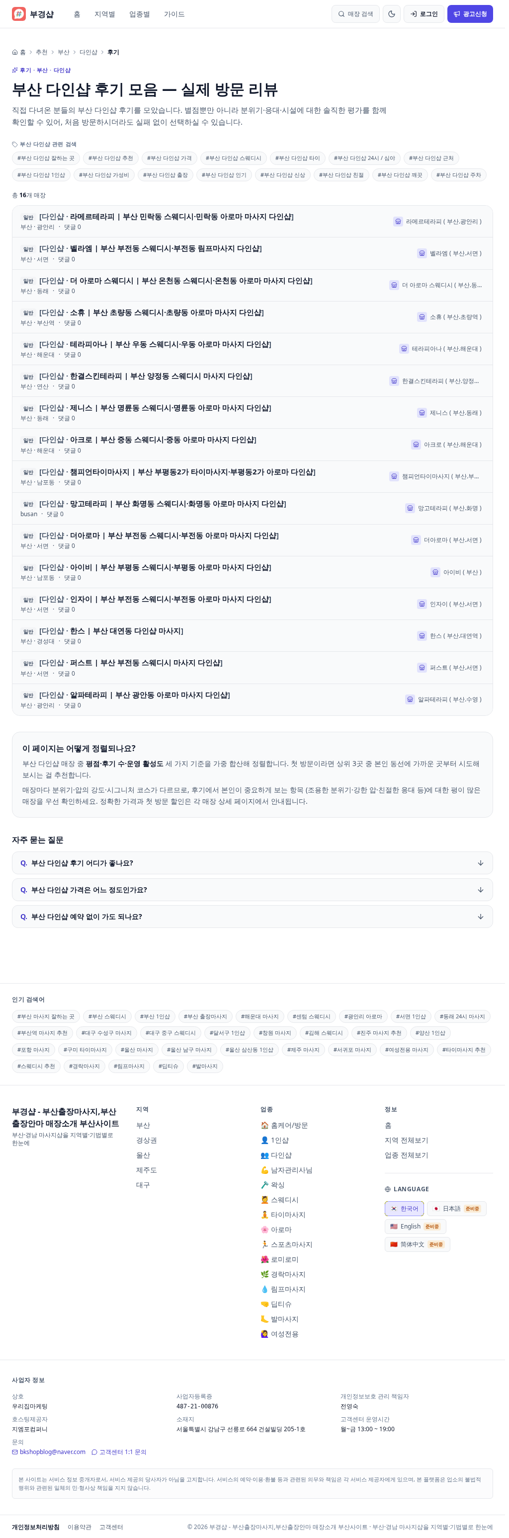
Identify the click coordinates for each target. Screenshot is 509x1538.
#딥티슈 (168, 1066)
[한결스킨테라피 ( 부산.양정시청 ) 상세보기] (252, 380)
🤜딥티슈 (276, 1303)
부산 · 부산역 (37, 323)
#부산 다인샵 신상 (282, 174)
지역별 (104, 13)
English (414, 1226)
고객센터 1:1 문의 (123, 1452)
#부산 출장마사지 (205, 1016)
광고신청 (475, 13)
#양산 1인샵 (430, 1032)
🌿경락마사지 (283, 1274)
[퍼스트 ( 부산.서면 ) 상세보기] (252, 667)
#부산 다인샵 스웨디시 (233, 157)
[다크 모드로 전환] (392, 14)
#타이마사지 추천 (464, 1049)
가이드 (174, 13)
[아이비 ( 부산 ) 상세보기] (252, 572)
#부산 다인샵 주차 (458, 174)
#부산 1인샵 (155, 1016)
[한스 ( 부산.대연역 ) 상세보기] (252, 635)
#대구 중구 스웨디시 (171, 1032)
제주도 (146, 1169)
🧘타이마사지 (283, 1214)
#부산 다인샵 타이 (297, 157)
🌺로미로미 (279, 1259)
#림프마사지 (129, 1066)
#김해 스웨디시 (324, 1032)
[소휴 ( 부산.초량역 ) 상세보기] (252, 317)
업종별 (139, 13)
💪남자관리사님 (286, 1169)
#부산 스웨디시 (107, 1016)
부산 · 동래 (34, 291)
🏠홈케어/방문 (284, 1125)
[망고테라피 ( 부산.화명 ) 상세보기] (252, 508)
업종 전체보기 (406, 1154)
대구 (143, 1184)
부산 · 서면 (34, 259)
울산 (143, 1154)
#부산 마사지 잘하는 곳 (46, 1016)
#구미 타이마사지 (85, 1049)
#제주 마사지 (303, 1049)
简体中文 (416, 1244)
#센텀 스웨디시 (312, 1016)
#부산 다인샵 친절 (341, 174)
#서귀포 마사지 (352, 1049)
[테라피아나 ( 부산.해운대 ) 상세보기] (252, 349)
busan (28, 514)
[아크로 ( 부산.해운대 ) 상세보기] (252, 444)
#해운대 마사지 (260, 1016)
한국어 (404, 1208)
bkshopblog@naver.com (52, 1452)
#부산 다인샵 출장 (165, 174)
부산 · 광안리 (37, 227)
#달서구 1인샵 (227, 1032)
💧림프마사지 (283, 1289)
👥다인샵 (276, 1154)
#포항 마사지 (33, 1049)
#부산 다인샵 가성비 (104, 174)
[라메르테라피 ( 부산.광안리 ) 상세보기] (252, 221)
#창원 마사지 (275, 1032)
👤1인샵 (274, 1140)
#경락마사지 (84, 1066)
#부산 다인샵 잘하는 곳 (46, 157)
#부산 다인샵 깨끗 (400, 174)
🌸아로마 (276, 1229)
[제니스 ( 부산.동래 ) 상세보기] (252, 412)
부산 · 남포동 (37, 482)
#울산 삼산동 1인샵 (249, 1049)
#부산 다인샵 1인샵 (41, 174)
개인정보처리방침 (36, 1527)
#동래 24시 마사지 (462, 1016)
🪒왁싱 (272, 1184)
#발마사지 (205, 1066)
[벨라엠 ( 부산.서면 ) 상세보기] (252, 253)
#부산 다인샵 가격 (169, 157)
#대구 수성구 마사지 (107, 1032)
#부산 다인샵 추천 (110, 157)
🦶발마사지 (279, 1318)
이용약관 (79, 1527)
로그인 (429, 13)
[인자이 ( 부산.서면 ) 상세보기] (252, 603)
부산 (64, 52)
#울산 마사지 (137, 1049)
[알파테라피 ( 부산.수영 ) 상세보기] (252, 699)
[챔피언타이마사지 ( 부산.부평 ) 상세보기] (252, 476)
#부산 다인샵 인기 (224, 174)
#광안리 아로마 (363, 1016)
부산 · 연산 (34, 386)
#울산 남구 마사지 (189, 1049)
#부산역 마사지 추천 (42, 1032)
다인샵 (88, 52)
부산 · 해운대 (37, 355)
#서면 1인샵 (411, 1016)
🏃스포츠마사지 (286, 1244)
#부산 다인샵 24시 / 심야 (364, 157)
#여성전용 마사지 (406, 1049)
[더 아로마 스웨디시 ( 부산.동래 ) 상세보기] (252, 285)
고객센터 (111, 1527)
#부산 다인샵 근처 (431, 157)
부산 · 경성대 (37, 641)
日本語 (455, 1208)
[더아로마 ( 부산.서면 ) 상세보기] (252, 540)
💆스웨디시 (279, 1199)
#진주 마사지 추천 (379, 1032)
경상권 (146, 1140)
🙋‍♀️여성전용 (279, 1333)
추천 (42, 52)
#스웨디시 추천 (36, 1066)
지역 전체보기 (406, 1140)
